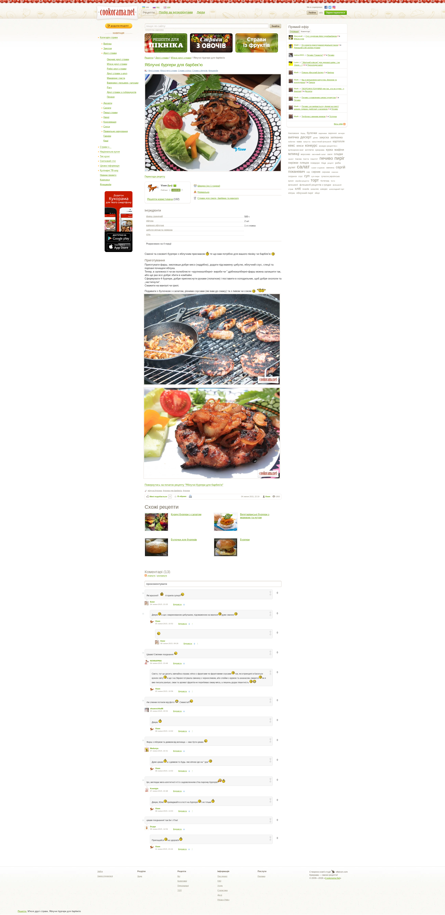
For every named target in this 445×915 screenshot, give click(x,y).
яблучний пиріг (304, 193)
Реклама (261, 876)
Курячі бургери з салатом (186, 514)
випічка (293, 137)
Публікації (294, 31)
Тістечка (333, 116)
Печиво (331, 55)
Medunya (154, 748)
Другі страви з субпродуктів (121, 92)
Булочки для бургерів (184, 539)
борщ (303, 133)
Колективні (182, 881)
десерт (306, 137)
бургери (186, 491)
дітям (315, 138)
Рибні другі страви (116, 68)
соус (300, 176)
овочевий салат (319, 154)
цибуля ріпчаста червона (159, 230)
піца (323, 162)
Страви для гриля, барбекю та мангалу (218, 198)
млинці (293, 154)
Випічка (107, 43)
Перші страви (110, 112)
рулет (291, 167)
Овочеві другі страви (118, 59)
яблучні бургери (155, 491)
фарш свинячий (154, 216)
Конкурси (105, 179)
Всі (178, 876)
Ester (152, 602)
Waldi (296, 45)
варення (332, 133)
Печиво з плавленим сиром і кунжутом (319, 97)
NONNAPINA (156, 661)
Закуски (107, 48)
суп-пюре (315, 176)
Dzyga (153, 826)
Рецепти (149, 12)
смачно (334, 172)
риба (338, 162)
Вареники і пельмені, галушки (122, 83)
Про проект (222, 876)
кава (299, 141)
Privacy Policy (223, 900)
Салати (107, 108)
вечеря (341, 133)
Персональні (183, 886)
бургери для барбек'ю (172, 491)
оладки (338, 154)
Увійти (312, 12)
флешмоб (293, 185)
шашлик (315, 189)
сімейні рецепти (302, 181)
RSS (344, 124)
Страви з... (105, 147)
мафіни (339, 149)
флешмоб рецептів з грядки (315, 184)
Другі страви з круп (117, 73)
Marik (296, 72)
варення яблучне (155, 225)
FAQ (219, 881)
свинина (330, 167)
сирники (326, 172)
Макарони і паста (116, 78)
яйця (317, 193)
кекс (291, 145)
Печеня (111, 97)
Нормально (203, 192)
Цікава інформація (109, 165)
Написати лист (174, 185)
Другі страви (110, 53)
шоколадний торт (336, 189)
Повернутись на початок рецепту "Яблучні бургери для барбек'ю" (184, 484)
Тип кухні (105, 156)
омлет (291, 159)
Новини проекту (108, 175)
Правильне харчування (115, 131)
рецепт (330, 163)
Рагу (109, 87)
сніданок (292, 176)
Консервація (109, 122)
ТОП (179, 890)
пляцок (304, 162)
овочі (329, 154)
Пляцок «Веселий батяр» (313, 72)
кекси (300, 145)
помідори (315, 163)
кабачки (291, 142)
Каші (105, 140)
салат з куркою (318, 168)
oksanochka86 (156, 708)
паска (298, 158)
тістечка (324, 180)
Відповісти (177, 604)
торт (315, 180)
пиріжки (293, 162)
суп (307, 176)
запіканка (336, 137)
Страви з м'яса (184, 71)
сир (308, 172)
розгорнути (162, 576)
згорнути (151, 576)
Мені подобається (158, 496)
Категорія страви (109, 37)
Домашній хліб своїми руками (307, 48)
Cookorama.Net (332, 878)
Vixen (267, 496)
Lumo (296, 62)
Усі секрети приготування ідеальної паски (319, 45)
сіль (148, 234)
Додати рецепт (120, 25)
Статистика (222, 890)
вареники (323, 133)
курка (329, 149)
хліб (298, 188)
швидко (323, 189)
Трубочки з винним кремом (314, 116)
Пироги (312, 82)
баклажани (293, 133)
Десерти (107, 103)
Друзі (219, 895)
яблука (291, 193)
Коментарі (305, 31)
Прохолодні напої (315, 65)
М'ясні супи (299, 39)
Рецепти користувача (160, 199)
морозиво (305, 154)
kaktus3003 (299, 55)
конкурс (311, 145)
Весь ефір (338, 124)
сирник (316, 171)
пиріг (339, 158)
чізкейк (305, 189)
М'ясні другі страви (117, 64)
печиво (326, 158)
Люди (201, 12)
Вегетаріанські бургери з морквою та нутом (254, 516)
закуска (324, 137)
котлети (309, 149)
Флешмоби (105, 184)
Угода (219, 886)
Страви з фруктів (199, 71)
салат (303, 166)
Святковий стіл (108, 161)
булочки (312, 133)
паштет (314, 159)
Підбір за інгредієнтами (176, 12)
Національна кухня (110, 151)
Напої (106, 117)
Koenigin (154, 788)
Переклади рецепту (155, 176)
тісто (333, 181)
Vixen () (167, 185)
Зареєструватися (335, 12)
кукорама (319, 150)
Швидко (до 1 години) (208, 186)
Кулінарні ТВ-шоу (109, 170)
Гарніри (107, 136)
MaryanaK (298, 36)
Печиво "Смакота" (315, 55)
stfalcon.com (341, 872)
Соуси (106, 126)
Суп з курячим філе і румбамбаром (321, 36)
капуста (306, 142)
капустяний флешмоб (321, 142)
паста (306, 159)
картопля (339, 141)
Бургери (245, 539)
